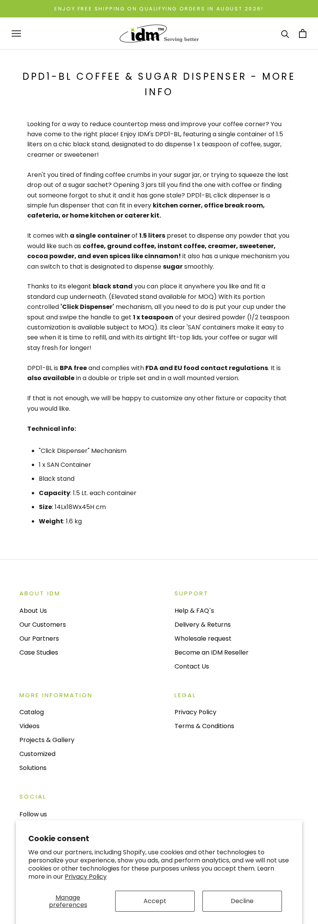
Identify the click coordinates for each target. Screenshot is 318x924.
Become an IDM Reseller (212, 652)
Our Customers (42, 624)
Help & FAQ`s (194, 610)
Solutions (33, 767)
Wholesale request (203, 638)
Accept (154, 901)
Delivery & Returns (203, 624)
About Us (33, 610)
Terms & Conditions (204, 726)
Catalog (31, 712)
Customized (37, 753)
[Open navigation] (16, 33)
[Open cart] (302, 33)
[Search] (285, 33)
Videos (29, 726)
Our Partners (39, 638)
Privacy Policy (86, 876)
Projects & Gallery (46, 739)
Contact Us (192, 666)
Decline (242, 901)
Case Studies (38, 652)
